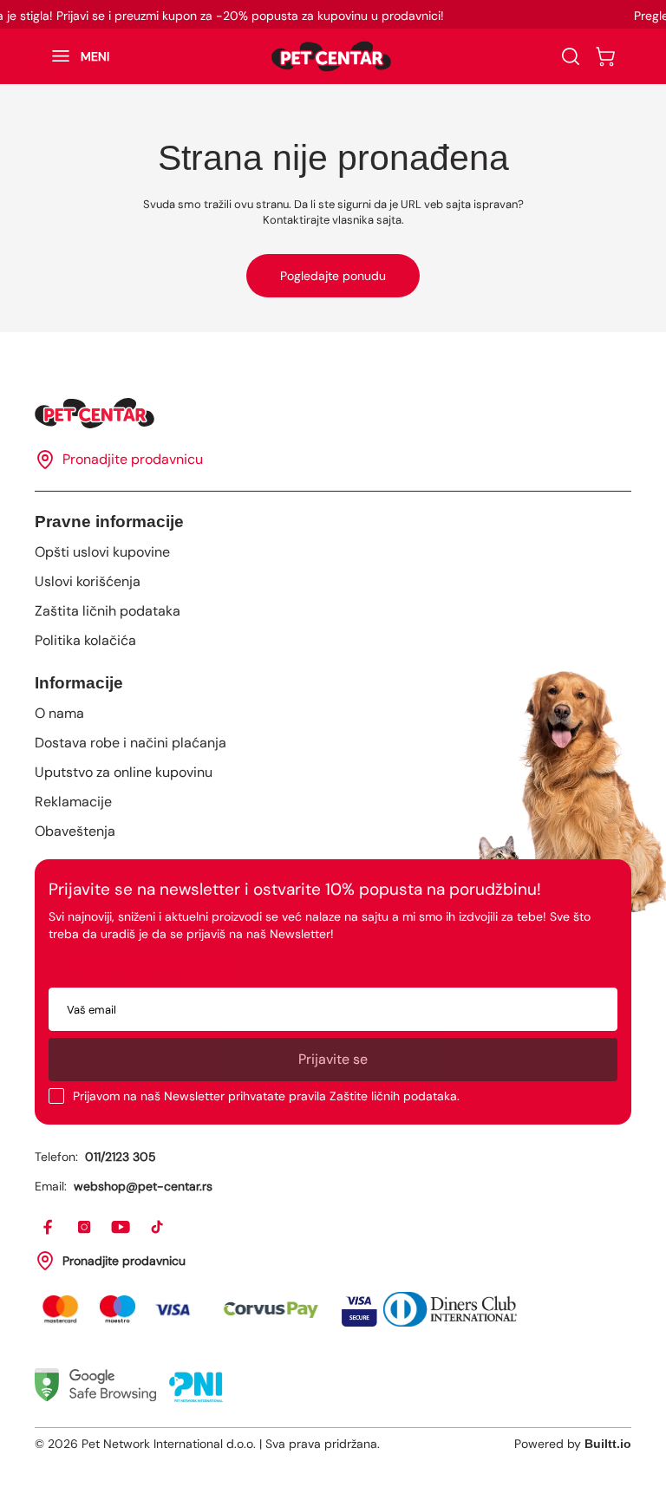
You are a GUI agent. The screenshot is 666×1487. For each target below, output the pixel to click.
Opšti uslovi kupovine (102, 552)
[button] (72, 56)
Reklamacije (73, 801)
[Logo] (331, 56)
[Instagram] (85, 1228)
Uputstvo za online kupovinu (123, 772)
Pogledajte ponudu (333, 276)
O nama (59, 713)
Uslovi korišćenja (87, 581)
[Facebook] (48, 1228)
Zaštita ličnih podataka (107, 611)
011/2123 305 (120, 1156)
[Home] (333, 413)
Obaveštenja (75, 831)
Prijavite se (333, 1059)
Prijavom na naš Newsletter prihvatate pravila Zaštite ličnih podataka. (266, 1096)
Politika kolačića (85, 640)
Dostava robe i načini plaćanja (130, 743)
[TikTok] (158, 1228)
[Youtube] (121, 1228)
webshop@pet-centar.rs (143, 1186)
